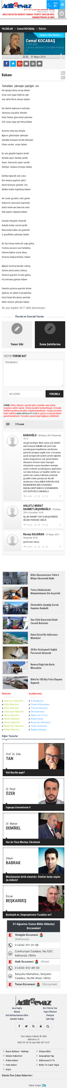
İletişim (50, 1015)
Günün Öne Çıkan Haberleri (17, 1075)
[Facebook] (6, 64)
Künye (17, 1011)
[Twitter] (13, 64)
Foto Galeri (11, 1065)
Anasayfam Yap (46, 1056)
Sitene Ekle (45, 1051)
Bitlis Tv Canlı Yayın (49, 1065)
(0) (38, 496)
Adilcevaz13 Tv (47, 1060)
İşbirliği (50, 1019)
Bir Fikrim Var (50, 1008)
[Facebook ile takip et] (19, 1026)
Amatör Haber (17, 1019)
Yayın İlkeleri (50, 1011)
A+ (63, 73)
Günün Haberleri (14, 1056)
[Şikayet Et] (60, 496)
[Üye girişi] (40, 1026)
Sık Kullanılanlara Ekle (17, 1015)
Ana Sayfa (17, 1008)
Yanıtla (29, 496)
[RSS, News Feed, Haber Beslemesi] (33, 1026)
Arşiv (8, 1069)
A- (63, 77)
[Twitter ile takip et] (26, 1026)
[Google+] (20, 64)
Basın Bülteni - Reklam (17, 1051)
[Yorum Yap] (39, 64)
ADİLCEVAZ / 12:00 (28, 14)
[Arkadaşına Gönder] (26, 64)
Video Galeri (12, 1060)
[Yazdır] (33, 64)
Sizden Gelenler (38, 729)
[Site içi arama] (47, 1026)
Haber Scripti (35, 1085)
